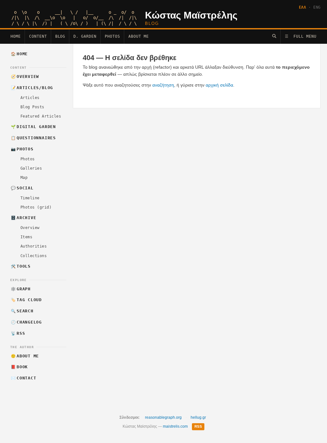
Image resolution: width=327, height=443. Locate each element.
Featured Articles (40, 116)
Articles (30, 97)
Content (38, 36)
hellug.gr (198, 417)
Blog (60, 36)
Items (26, 237)
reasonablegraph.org (163, 417)
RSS (18, 333)
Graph (21, 288)
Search (22, 311)
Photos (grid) (35, 207)
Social (22, 188)
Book (19, 366)
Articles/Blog (32, 87)
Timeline (30, 198)
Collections (33, 256)
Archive (23, 217)
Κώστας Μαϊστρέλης (191, 15)
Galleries (31, 168)
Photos (112, 36)
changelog (26, 322)
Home (16, 36)
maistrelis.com (175, 426)
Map (23, 177)
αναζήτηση (163, 85)
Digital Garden (33, 126)
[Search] (274, 35)
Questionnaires (33, 137)
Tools (21, 266)
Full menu (300, 36)
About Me (138, 36)
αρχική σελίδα (219, 85)
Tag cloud (26, 299)
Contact (23, 378)
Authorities (33, 246)
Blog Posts (32, 107)
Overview (25, 76)
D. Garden (84, 36)
